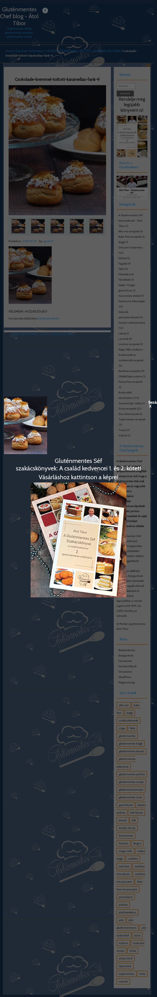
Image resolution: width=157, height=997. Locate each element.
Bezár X (150, 402)
